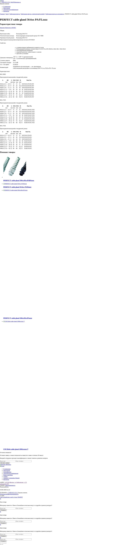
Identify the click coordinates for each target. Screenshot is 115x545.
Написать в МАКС (10, 27)
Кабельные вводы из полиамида (55, 14)
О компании (6, 6)
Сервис (5, 476)
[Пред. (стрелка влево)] (0, 544)
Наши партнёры (8, 475)
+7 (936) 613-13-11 (5, 2)
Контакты (6, 11)
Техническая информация (10, 9)
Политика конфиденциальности (9, 494)
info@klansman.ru (16, 2)
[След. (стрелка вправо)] (2, 544)
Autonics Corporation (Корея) (11, 478)
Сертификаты (7, 472)
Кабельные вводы (15, 14)
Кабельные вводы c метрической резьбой (33, 14)
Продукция (6, 8)
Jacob (7, 14)
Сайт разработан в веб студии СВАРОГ (11, 497)
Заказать (2, 27)
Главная (2, 14)
